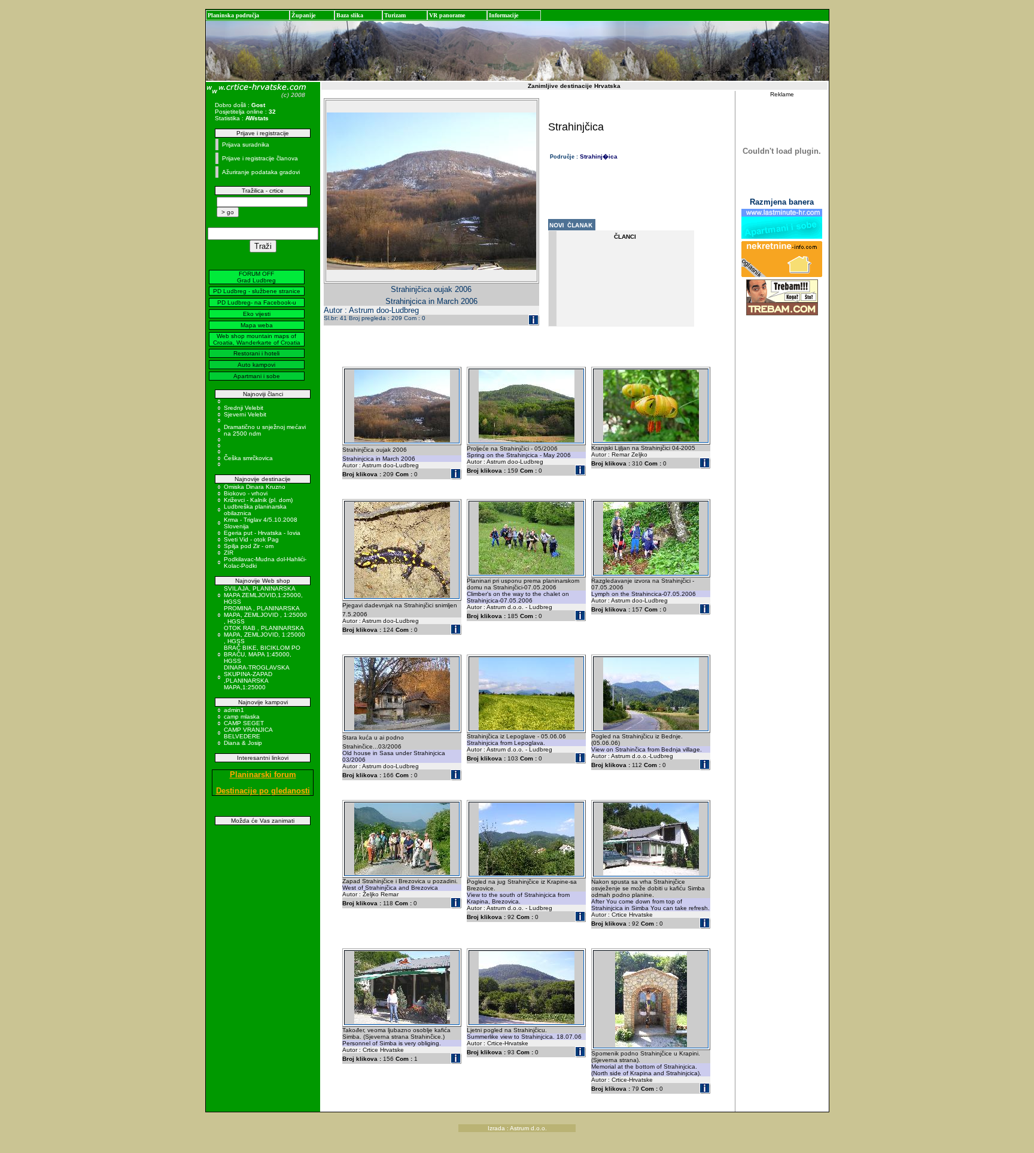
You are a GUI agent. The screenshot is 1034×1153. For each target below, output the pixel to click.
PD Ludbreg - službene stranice (256, 291)
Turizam (395, 15)
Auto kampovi (256, 364)
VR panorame (447, 15)
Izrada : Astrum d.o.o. (517, 1128)
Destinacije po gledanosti (263, 790)
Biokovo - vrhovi (245, 493)
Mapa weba (257, 325)
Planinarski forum (263, 774)
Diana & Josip (243, 743)
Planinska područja (233, 15)
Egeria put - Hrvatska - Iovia (262, 533)
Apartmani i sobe (256, 376)
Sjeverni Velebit (245, 414)
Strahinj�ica (599, 156)
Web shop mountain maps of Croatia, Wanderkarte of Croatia (256, 339)
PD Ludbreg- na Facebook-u (256, 302)
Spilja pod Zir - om (248, 546)
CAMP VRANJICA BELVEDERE (248, 733)
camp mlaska (242, 716)
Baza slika (349, 15)
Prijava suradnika (245, 144)
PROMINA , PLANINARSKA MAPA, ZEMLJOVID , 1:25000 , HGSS (265, 615)
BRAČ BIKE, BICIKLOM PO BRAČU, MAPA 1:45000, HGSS (262, 654)
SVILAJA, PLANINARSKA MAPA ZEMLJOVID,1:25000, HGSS (263, 595)
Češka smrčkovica (248, 458)
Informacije (503, 15)
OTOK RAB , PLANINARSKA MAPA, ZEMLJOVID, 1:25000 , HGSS (264, 634)
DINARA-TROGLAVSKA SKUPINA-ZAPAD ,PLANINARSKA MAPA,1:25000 (256, 677)
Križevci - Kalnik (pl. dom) (258, 500)
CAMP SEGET (244, 723)
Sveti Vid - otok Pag (251, 539)
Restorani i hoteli (256, 353)
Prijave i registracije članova (260, 158)
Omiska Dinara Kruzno (254, 486)
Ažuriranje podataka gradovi (261, 172)
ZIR (228, 552)
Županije (303, 15)
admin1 (234, 710)
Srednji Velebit (243, 407)
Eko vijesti (256, 314)
